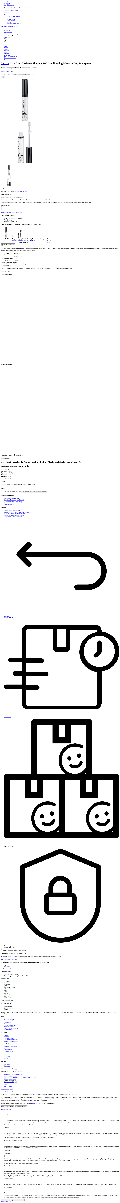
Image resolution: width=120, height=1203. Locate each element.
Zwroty (9, 17)
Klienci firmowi (8, 1029)
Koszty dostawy (11, 19)
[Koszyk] (61, 42)
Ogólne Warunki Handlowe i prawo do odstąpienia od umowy (20, 1077)
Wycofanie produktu (9, 1051)
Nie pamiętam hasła (9, 1038)
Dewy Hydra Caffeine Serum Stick (13, 516)
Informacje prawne (7, 271)
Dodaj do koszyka (5, 205)
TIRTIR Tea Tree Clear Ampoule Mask (14, 515)
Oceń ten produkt (5, 458)
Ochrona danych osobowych (11, 1076)
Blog (5, 1048)
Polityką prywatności (36, 1103)
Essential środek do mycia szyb (12, 510)
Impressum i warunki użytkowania (13, 1074)
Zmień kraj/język (13, 1069)
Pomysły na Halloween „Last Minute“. (14, 500)
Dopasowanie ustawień (20, 1106)
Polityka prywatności (6, 1109)
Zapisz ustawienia (5, 1200)
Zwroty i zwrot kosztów (10, 1025)
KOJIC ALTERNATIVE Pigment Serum (14, 513)
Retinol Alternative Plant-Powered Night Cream (16, 512)
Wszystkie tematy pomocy (14, 23)
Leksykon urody (8, 1049)
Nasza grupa (7, 1056)
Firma (5, 1084)
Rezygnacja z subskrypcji (10, 1082)
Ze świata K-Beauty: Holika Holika (13, 501)
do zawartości (7, 3)
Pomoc (6, 14)
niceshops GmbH (12, 1071)
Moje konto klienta (9, 1019)
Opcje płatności (11, 20)
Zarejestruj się (7, 1036)
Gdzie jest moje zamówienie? (14, 16)
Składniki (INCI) (6, 265)
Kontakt (9, 22)
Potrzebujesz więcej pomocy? (11, 1028)
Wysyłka (7, 12)
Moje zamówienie (8, 1020)
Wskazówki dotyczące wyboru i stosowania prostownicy (18, 503)
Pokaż (2, 488)
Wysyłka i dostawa (9, 1023)
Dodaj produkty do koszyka (7, 244)
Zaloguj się (7, 1035)
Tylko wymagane (10, 1106)
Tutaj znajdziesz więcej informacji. (9, 959)
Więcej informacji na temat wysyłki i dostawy (12, 212)
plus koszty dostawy (22, 191)
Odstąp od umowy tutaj (7, 1089)
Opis (3, 246)
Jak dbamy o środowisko (10, 1046)
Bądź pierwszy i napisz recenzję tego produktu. (34, 491)
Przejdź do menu (8, 2)
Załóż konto (7, 37)
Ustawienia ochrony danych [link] (11, 1080)
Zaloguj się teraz (8, 32)
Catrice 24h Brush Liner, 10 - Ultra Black (23, 240)
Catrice (5, 63)
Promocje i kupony (9, 1026)
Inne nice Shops (8, 1086)
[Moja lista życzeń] (5, 40)
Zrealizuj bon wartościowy (11, 1041)
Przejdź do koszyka (9, 5)
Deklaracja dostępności (10, 1079)
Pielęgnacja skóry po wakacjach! (12, 498)
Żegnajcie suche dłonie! (10, 504)
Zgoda (2, 1106)
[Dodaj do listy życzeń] (1, 207)
